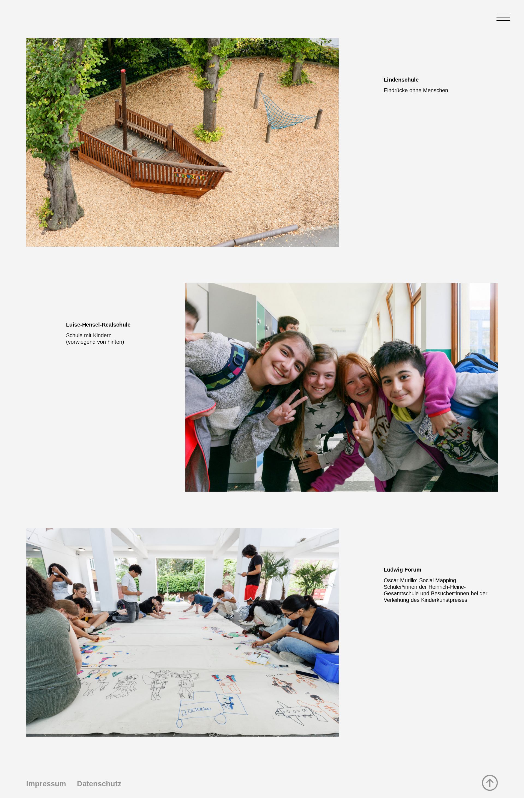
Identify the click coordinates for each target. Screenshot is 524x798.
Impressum (46, 784)
